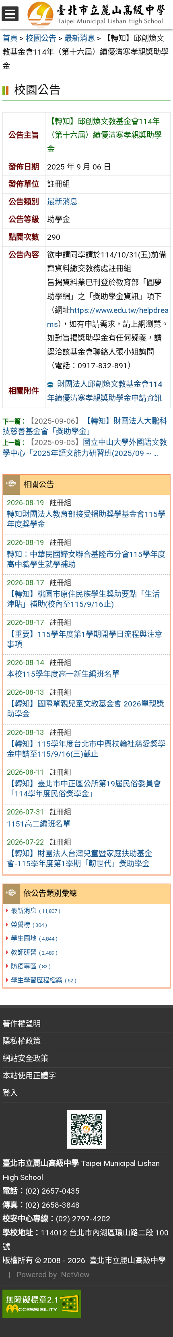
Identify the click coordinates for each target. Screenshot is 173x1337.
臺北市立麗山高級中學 (125, 1260)
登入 (10, 1093)
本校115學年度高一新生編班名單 (63, 674)
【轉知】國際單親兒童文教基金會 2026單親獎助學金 (85, 709)
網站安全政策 (25, 1058)
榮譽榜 (29, 925)
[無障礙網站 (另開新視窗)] (86, 1304)
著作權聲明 (21, 1024)
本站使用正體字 (29, 1075)
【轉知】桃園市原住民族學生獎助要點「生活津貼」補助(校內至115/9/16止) (83, 599)
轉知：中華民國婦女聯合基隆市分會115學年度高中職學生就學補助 (86, 559)
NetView (75, 1274)
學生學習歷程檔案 (43, 980)
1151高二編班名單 (38, 824)
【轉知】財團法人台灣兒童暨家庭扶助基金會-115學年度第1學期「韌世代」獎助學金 (79, 858)
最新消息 (35, 910)
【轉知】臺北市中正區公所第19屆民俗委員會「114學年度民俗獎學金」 (84, 788)
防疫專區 (30, 966)
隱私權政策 (21, 1041)
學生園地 (34, 938)
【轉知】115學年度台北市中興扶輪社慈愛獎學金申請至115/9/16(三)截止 (86, 749)
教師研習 (34, 952)
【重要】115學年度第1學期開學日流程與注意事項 (84, 639)
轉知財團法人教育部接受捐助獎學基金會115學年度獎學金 (86, 519)
